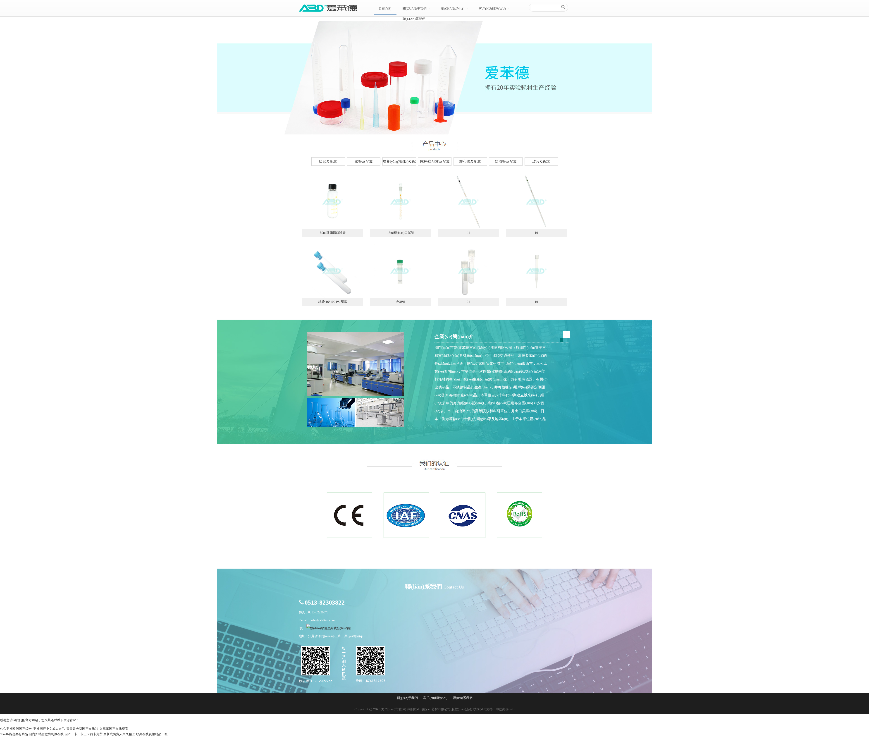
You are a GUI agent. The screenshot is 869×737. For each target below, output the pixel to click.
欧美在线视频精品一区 (152, 734)
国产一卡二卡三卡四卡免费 (83, 734)
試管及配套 (364, 161)
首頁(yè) (385, 8)
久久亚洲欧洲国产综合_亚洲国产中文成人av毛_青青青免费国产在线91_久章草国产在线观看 (64, 728)
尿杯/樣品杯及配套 (435, 161)
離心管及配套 (470, 161)
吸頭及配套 (328, 161)
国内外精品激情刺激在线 (46, 734)
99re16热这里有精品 (14, 734)
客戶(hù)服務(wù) (493, 8)
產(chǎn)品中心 (453, 8)
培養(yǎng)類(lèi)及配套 (399, 163)
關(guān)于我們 (415, 8)
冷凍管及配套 (506, 161)
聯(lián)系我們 (414, 19)
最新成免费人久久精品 (119, 734)
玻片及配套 (541, 161)
